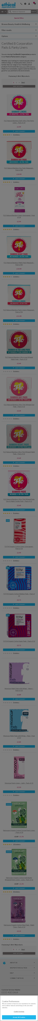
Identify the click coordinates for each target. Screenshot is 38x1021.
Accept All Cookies (19, 1017)
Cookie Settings (19, 1011)
